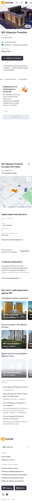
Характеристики (10, 79)
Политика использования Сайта (12, 478)
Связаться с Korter (7, 460)
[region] (16, 192)
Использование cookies (9, 468)
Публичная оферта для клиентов (12, 481)
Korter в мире (5, 457)
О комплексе (22, 79)
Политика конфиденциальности (12, 471)
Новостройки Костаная (9, 173)
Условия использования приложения (14, 475)
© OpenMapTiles (12, 207)
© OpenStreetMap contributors (24, 207)
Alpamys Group (6, 51)
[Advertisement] (16, 141)
